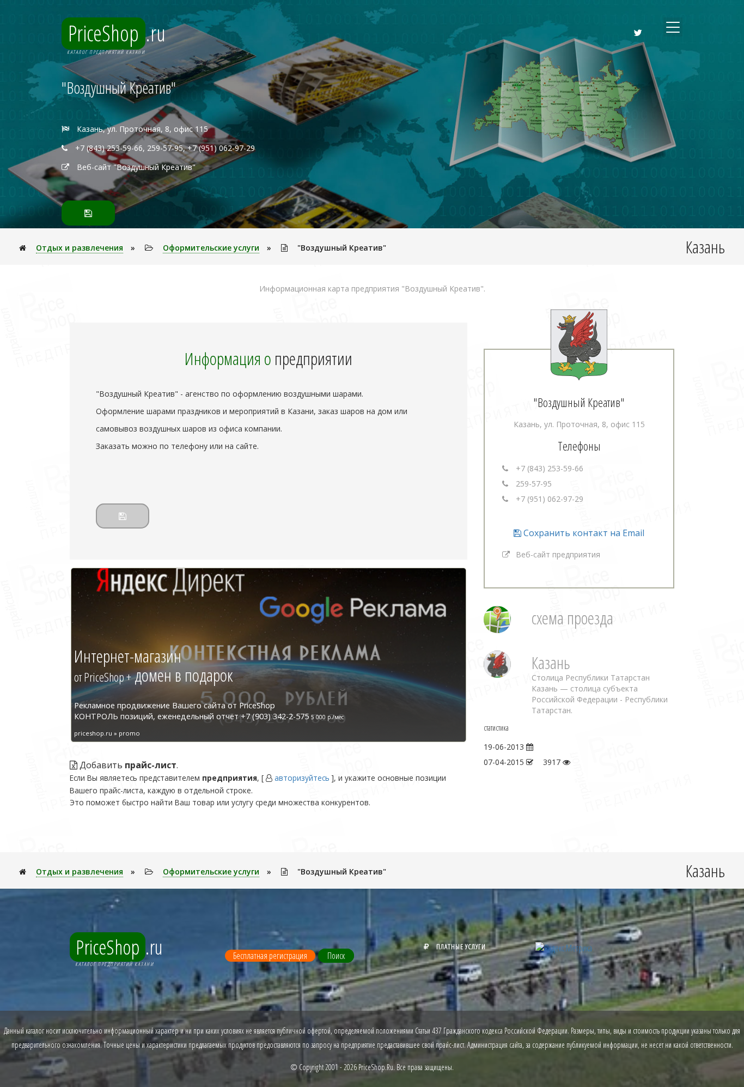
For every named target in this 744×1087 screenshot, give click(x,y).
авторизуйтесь (302, 778)
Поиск (336, 956)
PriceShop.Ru (375, 1067)
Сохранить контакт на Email (582, 533)
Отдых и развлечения (79, 247)
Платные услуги (461, 946)
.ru (117, 33)
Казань (551, 662)
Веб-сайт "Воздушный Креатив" (136, 167)
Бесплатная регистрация (270, 956)
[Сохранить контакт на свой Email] (88, 213)
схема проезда (572, 617)
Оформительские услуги (211, 247)
